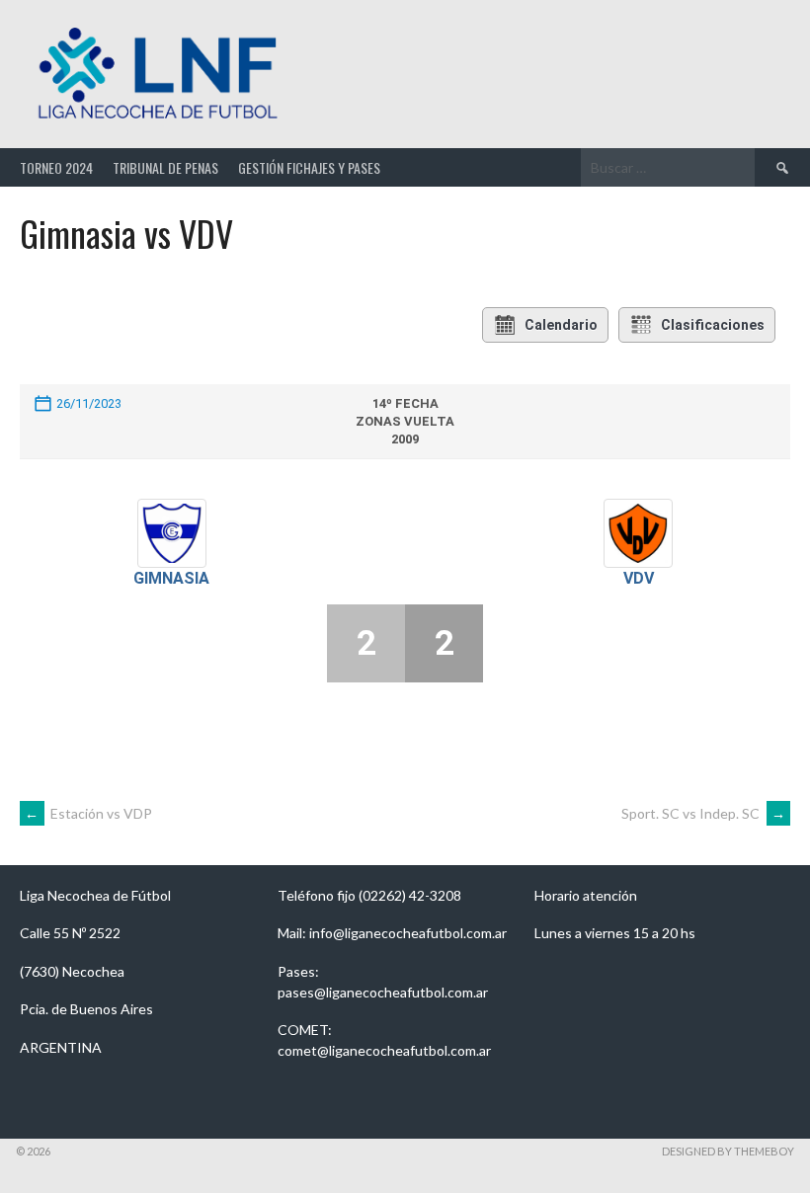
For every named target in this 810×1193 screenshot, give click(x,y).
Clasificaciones (713, 325)
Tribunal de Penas (165, 167)
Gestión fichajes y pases (309, 167)
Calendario (561, 325)
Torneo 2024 (56, 167)
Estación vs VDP (88, 813)
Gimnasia (171, 578)
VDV (638, 578)
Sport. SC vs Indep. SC (703, 813)
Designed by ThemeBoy (728, 1151)
